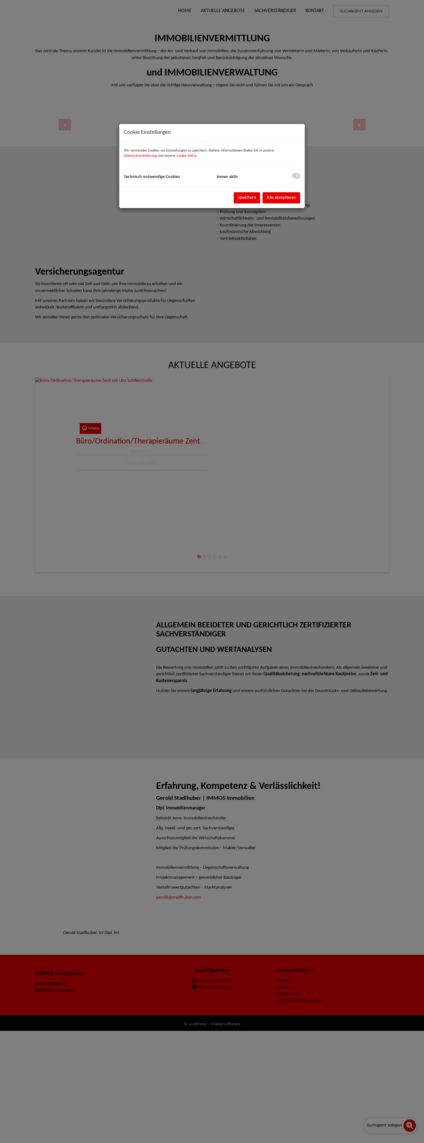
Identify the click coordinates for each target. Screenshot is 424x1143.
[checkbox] (296, 175)
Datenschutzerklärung (140, 156)
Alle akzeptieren (281, 197)
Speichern (247, 197)
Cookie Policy (186, 156)
